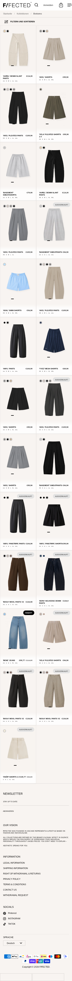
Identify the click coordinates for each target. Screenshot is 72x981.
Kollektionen (23, 14)
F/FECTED (44, 967)
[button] (12, 65)
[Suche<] (36, 5)
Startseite (7, 14)
